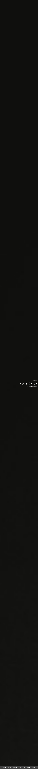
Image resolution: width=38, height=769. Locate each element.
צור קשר (4, 767)
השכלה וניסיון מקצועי (21, 767)
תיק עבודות (14, 767)
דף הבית (33, 767)
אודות (28, 767)
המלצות (9, 767)
